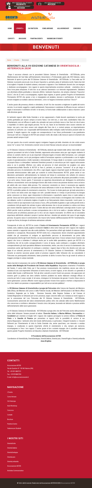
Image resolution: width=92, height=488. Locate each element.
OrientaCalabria (12, 448)
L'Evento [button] (19, 28)
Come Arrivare (47, 28)
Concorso (77, 28)
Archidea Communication (15, 470)
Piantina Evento (36, 38)
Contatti (11, 38)
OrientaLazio (11, 457)
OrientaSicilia (11, 443)
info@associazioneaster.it (20, 377)
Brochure (22, 38)
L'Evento (16, 60)
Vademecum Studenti (55, 38)
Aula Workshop (63, 28)
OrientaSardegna (12, 452)
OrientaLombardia (13, 461)
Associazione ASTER (14, 466)
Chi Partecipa (33, 28)
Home (10, 28)
